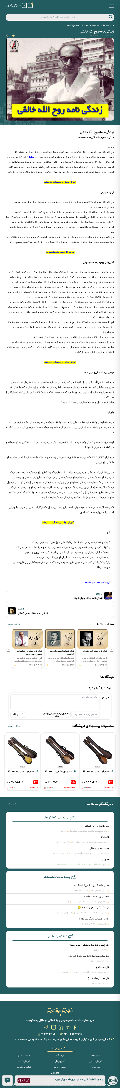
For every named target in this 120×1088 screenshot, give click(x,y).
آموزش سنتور (96, 1061)
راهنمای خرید (60, 1067)
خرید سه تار (96, 1067)
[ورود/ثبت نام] (24, 5)
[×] (7, 1080)
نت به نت (110, 25)
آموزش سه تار (24, 1056)
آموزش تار (60, 1061)
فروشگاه (60, 1056)
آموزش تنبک (24, 1061)
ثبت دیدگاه (18, 715)
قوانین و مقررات (24, 1067)
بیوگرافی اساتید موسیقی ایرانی (95, 25)
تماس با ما (95, 1056)
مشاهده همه (14, 625)
